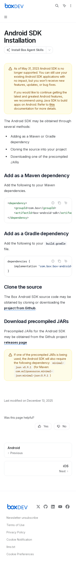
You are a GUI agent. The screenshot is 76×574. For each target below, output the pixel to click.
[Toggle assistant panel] (64, 5)
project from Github (19, 308)
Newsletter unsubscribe (21, 517)
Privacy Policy (15, 532)
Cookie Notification (19, 539)
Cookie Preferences (20, 554)
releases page (15, 342)
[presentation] (38, 210)
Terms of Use (15, 525)
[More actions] (71, 5)
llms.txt (10, 547)
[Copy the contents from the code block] (59, 202)
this (52, 104)
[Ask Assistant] (66, 202)
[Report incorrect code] (53, 202)
